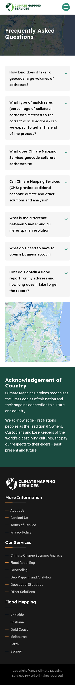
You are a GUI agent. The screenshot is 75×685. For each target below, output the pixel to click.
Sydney (16, 651)
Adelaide (17, 615)
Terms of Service (23, 525)
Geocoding (19, 570)
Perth (14, 644)
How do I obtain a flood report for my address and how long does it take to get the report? (33, 281)
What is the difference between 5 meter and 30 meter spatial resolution (30, 224)
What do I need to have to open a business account (32, 251)
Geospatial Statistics (26, 585)
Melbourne (18, 637)
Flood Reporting (22, 563)
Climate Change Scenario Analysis (36, 555)
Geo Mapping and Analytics (31, 577)
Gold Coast (19, 630)
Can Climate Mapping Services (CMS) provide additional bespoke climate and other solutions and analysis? (34, 190)
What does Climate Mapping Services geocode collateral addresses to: (32, 157)
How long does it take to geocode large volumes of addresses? (31, 78)
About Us (17, 511)
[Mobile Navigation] (66, 7)
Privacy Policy (20, 532)
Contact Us (19, 518)
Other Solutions (22, 592)
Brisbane (17, 622)
